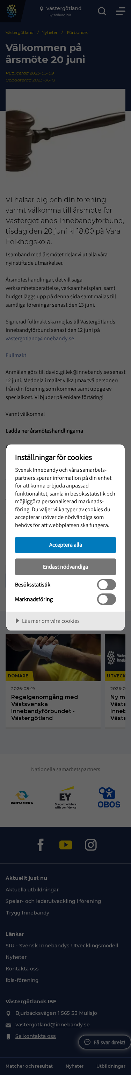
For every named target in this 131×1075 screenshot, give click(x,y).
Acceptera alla (65, 544)
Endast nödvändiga (65, 566)
